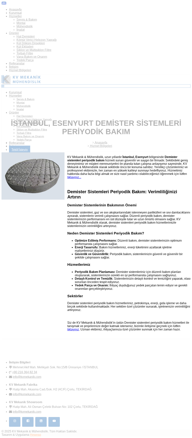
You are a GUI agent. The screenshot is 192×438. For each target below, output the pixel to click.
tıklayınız (73, 329)
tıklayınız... (74, 177)
